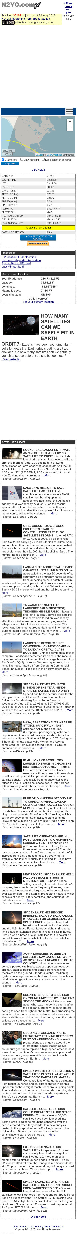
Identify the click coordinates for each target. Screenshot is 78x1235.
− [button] (70, 127)
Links (16, 1226)
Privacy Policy (42, 1226)
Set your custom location (38, 301)
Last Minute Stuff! (13, 266)
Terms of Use (27, 1226)
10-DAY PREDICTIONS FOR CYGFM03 (38, 237)
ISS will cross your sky (68, 7)
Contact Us (58, 1226)
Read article (10, 359)
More (48, 475)
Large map (10, 163)
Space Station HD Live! (16, 263)
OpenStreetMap (54, 154)
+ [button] (70, 121)
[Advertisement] (39, 67)
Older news (38, 1216)
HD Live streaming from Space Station (26, 18)
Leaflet (39, 154)
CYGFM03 (38, 169)
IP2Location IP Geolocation (19, 257)
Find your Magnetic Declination (21, 260)
